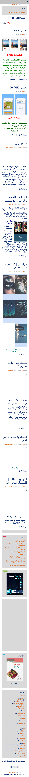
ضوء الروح (15, 12)
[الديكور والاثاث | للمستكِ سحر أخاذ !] (14, 474)
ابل (12, 34)
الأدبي (23, 710)
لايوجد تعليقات (13, 79)
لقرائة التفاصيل (23, 79)
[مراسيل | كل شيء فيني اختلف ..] (14, 259)
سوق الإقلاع (16, 761)
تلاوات (24, 12)
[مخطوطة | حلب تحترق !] (14, 358)
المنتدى (23, 761)
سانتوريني (21, 143)
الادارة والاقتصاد (21, 713)
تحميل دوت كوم (11, 772)
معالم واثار (22, 748)
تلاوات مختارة (20, 12)
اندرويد (22, 733)
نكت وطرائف (21, 755)
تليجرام (23, 735)
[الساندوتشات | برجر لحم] (14, 432)
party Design (18, 700)
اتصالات (22, 731)
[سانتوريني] (14, 138)
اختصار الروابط (8, 761)
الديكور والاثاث (7, 486)
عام (11, 11)
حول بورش (22, 554)
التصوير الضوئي (21, 715)
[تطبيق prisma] (14, 26)
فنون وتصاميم (10, 271)
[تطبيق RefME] (14, 83)
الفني (24, 725)
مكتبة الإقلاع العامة (9, 204)
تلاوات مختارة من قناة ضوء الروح (16, 565)
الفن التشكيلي (21, 723)
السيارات (23, 720)
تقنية (24, 728)
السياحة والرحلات (9, 147)
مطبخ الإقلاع (7, 444)
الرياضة (23, 718)
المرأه (22, 704)
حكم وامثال (22, 738)
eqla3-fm (21, 695)
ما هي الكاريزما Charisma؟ (18, 552)
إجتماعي (11, 444)
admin (22, 34)
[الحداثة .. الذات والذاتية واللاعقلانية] (14, 192)
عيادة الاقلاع (20, 706)
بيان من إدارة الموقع (20, 541)
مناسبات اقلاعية (21, 753)
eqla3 (23, 147)
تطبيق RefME (18, 87)
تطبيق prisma (19, 30)
